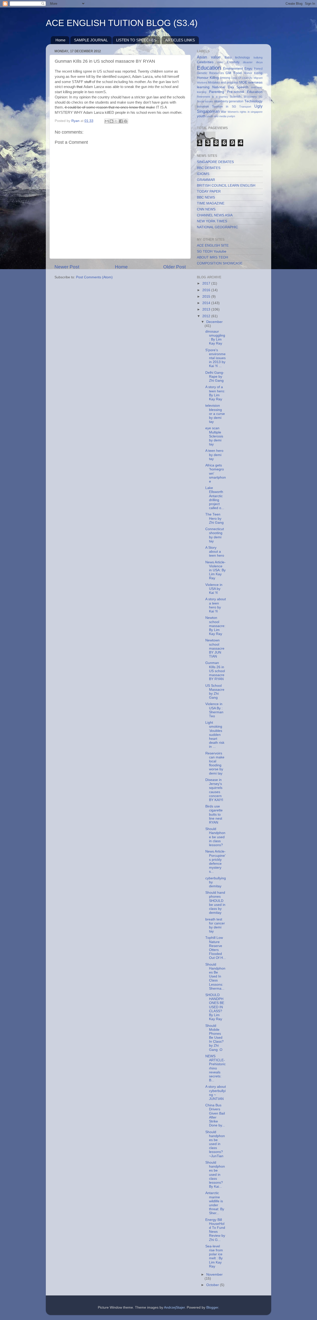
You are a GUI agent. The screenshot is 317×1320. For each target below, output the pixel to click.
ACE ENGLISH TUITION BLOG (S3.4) (122, 23)
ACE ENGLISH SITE (213, 245)
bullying (258, 57)
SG (261, 96)
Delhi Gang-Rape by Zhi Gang (214, 376)
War (223, 112)
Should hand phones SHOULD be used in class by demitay (215, 903)
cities (220, 62)
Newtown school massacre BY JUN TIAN (214, 648)
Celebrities (205, 62)
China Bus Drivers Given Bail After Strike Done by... (215, 1115)
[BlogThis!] (111, 121)
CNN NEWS (206, 209)
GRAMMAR (206, 180)
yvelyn (231, 116)
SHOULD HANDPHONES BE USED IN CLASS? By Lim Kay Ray (214, 1007)
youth (201, 116)
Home (60, 40)
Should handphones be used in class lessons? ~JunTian (215, 1144)
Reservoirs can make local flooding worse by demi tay (214, 763)
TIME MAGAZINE (210, 203)
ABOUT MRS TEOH (212, 257)
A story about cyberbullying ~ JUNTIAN (215, 1093)
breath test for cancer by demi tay (215, 925)
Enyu (248, 68)
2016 (206, 290)
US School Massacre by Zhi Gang (214, 692)
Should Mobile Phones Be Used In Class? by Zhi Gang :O (214, 1038)
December (214, 322)
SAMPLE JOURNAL (91, 40)
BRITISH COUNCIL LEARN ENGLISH (226, 185)
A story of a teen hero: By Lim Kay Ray (215, 393)
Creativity (233, 62)
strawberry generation (229, 101)
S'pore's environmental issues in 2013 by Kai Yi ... (215, 358)
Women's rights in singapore (245, 111)
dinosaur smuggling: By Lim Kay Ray (215, 337)
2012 (206, 316)
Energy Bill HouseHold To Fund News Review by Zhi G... (215, 1230)
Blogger (212, 1307)
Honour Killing (208, 78)
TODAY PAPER (209, 191)
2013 (206, 309)
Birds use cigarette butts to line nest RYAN (214, 814)
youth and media (216, 116)
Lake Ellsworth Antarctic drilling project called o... (214, 498)
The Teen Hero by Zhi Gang (214, 518)
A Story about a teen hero (214, 551)
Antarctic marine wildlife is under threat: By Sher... (214, 1203)
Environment (233, 68)
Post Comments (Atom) (94, 277)
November (214, 1274)
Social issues (205, 101)
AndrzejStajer (174, 1307)
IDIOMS (203, 174)
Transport (245, 106)
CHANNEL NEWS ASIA (215, 215)
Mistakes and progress (223, 82)
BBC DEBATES (208, 168)
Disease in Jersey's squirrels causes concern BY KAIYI (214, 790)
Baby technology (237, 57)
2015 (206, 296)
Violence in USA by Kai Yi (213, 589)
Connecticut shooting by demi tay (214, 535)
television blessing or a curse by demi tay (215, 414)
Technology (253, 101)
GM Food (234, 73)
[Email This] (106, 121)
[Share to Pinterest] (125, 121)
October (213, 1285)
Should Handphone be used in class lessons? (215, 837)
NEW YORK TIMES (212, 221)
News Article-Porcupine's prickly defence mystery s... (215, 861)
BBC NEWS (206, 197)
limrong (225, 78)
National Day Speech (230, 87)
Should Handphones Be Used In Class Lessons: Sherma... (215, 976)
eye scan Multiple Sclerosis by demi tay (214, 436)
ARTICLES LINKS (180, 40)
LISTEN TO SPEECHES (136, 40)
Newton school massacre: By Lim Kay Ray (215, 626)
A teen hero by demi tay (214, 454)
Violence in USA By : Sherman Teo (214, 710)
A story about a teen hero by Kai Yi (215, 605)
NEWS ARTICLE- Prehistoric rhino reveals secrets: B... (215, 1068)
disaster (248, 62)
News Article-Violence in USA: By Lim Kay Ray (215, 570)
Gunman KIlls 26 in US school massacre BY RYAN (215, 671)
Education (209, 68)
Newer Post (66, 266)
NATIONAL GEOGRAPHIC (217, 227)
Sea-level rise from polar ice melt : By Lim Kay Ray (214, 1256)
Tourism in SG (224, 106)
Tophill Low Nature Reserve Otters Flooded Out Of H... (215, 948)
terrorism (203, 106)
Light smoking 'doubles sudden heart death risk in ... (214, 734)
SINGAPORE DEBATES (215, 162)
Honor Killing (253, 73)
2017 (206, 283)
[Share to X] (116, 121)
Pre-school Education (245, 92)
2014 (206, 303)
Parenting (216, 92)
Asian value (209, 57)
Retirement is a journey (212, 96)
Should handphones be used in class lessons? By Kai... (215, 1174)
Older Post (174, 266)
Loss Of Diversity (242, 77)
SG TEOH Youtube (211, 251)
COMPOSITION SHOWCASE (219, 263)
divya (259, 62)
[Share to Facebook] (120, 121)
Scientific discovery (243, 96)
